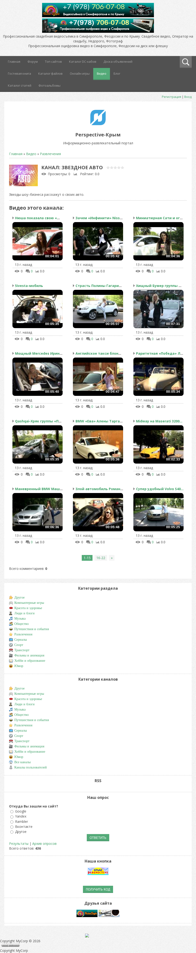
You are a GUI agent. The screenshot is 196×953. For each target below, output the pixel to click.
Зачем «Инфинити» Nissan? (101, 218)
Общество (21, 624)
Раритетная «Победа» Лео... (161, 353)
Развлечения (50, 153)
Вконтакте (24, 826)
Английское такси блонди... (101, 353)
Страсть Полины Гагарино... (101, 285)
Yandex (20, 816)
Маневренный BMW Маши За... (42, 489)
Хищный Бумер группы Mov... (162, 285)
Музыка (20, 618)
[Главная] (98, 124)
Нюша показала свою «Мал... (41, 218)
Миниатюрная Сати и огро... (161, 218)
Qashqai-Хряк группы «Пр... (39, 421)
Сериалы (20, 639)
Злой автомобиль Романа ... (101, 489)
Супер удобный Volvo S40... (160, 489)
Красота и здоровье (28, 608)
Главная (15, 153)
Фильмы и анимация (29, 655)
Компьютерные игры (29, 603)
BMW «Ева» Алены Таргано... (101, 421)
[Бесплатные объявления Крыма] (109, 916)
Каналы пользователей (30, 767)
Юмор (18, 666)
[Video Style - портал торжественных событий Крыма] (87, 916)
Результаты (18, 843)
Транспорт (21, 650)
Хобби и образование (29, 660)
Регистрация (171, 97)
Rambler (21, 821)
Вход (188, 97)
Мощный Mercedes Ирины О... (42, 353)
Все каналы (22, 762)
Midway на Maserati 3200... (159, 421)
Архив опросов (44, 843)
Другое (19, 597)
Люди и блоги (24, 613)
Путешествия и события (31, 629)
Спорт (18, 645)
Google (20, 811)
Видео (31, 153)
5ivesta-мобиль (29, 285)
